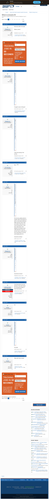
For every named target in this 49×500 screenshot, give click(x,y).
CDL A (17, 57)
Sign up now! (39, 404)
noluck (7, 307)
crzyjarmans (39, 419)
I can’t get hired (40, 466)
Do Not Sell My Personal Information (24, 488)
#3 (25, 116)
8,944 (11, 79)
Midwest (10, 297)
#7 (25, 282)
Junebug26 (16, 240)
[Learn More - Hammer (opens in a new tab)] (24, 2)
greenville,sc (10, 314)
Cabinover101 (23, 351)
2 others (21, 367)
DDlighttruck (21, 16)
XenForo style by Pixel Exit (24, 496)
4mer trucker (7, 75)
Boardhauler (39, 423)
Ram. (35, 412)
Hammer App (38, 487)
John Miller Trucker (22, 240)
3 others (23, 111)
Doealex (16, 351)
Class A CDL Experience (20, 47)
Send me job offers (20, 61)
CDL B (22, 57)
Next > (23, 21)
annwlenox (16, 35)
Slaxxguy (37, 471)
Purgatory (10, 174)
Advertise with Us (29, 487)
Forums (17, 6)
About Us (9, 487)
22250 (23, 19)
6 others (20, 278)
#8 (25, 302)
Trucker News (15, 487)
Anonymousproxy (34, 465)
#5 (25, 182)
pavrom (36, 417)
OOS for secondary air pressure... (41, 416)
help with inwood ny (38, 433)
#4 (25, 162)
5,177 (11, 170)
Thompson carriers (39, 450)
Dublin (7, 187)
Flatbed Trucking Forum (11, 16)
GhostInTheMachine (34, 426)
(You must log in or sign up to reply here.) (9, 396)
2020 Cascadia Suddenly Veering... (42, 470)
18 (11, 190)
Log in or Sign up (44, 5)
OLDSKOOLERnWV (17, 111)
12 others (21, 35)
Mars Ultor (38, 454)
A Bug (36, 446)
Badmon (37, 415)
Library (22, 487)
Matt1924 (16, 278)
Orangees (16, 313)
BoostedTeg (21, 313)
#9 (25, 319)
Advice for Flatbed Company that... (43, 425)
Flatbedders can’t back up (41, 418)
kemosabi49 (39, 430)
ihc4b (36, 428)
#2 (25, 70)
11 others (21, 241)
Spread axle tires (40, 422)
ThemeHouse (31, 497)
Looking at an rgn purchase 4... (40, 427)
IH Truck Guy (7, 167)
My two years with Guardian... (40, 445)
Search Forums (5, 9)
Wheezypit (38, 451)
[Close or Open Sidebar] (45, 476)
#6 (25, 246)
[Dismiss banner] (42, 2)
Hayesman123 (40, 467)
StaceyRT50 (16, 293)
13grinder (19, 351)
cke (15, 158)
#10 (25, 355)
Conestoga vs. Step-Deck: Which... (40, 448)
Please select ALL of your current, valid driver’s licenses (18, 54)
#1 (25, 24)
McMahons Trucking (34, 444)
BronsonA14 (33, 462)
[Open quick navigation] (45, 12)
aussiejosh (23, 110)
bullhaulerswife (7, 287)
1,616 (11, 310)
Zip (15, 42)
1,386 (11, 32)
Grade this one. (36, 435)
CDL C (17, 58)
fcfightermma (17, 241)
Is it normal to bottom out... (40, 414)
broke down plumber (18, 110)
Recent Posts (11, 9)
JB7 (34, 436)
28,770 (11, 293)
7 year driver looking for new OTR (42, 453)
